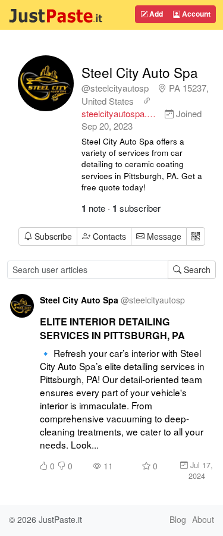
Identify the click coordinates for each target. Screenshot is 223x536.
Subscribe (53, 236)
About (203, 519)
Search (196, 269)
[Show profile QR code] (195, 236)
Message (163, 236)
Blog (177, 519)
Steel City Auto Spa (139, 72)
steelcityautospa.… (118, 113)
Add (155, 13)
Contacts (109, 236)
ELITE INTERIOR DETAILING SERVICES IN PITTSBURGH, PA (112, 328)
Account (195, 13)
